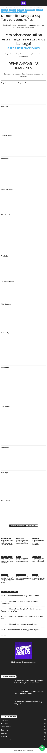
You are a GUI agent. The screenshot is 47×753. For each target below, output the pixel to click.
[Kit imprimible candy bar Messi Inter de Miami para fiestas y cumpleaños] (23, 570)
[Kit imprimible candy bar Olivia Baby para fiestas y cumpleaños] (23, 534)
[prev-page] (22, 586)
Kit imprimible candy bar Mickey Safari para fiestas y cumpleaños (22, 560)
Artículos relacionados (17, 525)
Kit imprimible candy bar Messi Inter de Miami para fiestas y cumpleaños (23, 579)
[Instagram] (24, 666)
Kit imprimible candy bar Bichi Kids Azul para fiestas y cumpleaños (38, 578)
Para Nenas (5, 723)
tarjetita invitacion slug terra (10, 12)
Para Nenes (20, 10)
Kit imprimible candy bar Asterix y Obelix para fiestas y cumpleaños (39, 560)
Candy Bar (9, 7)
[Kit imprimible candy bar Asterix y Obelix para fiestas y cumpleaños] (39, 552)
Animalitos (4, 575)
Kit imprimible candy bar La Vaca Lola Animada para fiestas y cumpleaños (7, 560)
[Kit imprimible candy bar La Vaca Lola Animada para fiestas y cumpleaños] (8, 552)
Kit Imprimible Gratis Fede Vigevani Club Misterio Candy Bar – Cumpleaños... (29, 682)
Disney (18, 556)
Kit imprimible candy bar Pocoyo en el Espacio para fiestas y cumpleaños (39, 542)
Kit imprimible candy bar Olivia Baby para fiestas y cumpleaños (22, 542)
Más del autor (32, 525)
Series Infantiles (30, 10)
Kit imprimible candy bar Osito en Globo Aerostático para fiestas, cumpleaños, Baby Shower (8, 579)
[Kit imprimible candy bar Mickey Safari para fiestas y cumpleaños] (23, 552)
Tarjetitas (23, 12)
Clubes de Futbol (6, 538)
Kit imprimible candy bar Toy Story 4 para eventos (20, 596)
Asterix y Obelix (36, 556)
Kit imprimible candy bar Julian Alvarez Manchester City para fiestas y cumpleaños (7, 542)
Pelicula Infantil (6, 740)
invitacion (12, 10)
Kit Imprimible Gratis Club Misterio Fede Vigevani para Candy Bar (29, 692)
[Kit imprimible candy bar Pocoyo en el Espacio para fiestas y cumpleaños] (39, 534)
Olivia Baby (20, 538)
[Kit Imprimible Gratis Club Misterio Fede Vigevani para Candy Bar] (6, 694)
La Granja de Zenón (7, 556)
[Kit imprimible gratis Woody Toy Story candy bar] (6, 705)
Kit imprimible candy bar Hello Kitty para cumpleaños (21, 630)
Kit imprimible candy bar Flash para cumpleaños (19, 624)
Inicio (2, 7)
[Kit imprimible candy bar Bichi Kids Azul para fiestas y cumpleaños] (39, 570)
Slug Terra (40, 10)
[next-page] (25, 586)
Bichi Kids (34, 575)
